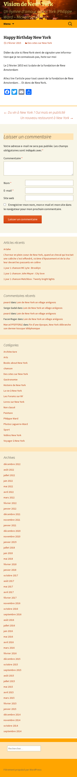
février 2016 (10, 653)
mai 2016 (8, 636)
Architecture (10, 351)
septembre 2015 (12, 670)
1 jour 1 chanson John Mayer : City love (24, 273)
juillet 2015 (9, 681)
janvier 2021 (10, 525)
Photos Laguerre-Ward (16, 424)
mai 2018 (8, 558)
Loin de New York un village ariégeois (36, 302)
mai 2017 (8, 586)
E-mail (9, 190)
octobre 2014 (11, 725)
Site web (9, 198)
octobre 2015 (11, 664)
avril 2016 (9, 642)
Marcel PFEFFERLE (13, 324)
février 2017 (10, 597)
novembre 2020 (12, 536)
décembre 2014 (12, 714)
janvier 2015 (10, 709)
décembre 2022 (12, 464)
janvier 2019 (10, 542)
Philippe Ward (11, 418)
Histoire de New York (15, 385)
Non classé (9, 407)
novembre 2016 (12, 603)
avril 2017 (9, 592)
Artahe (7, 249)
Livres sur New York (14, 401)
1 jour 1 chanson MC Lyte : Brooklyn (22, 267)
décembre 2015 (12, 658)
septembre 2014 (12, 731)
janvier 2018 (10, 569)
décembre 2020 (12, 530)
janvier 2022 (10, 508)
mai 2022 (8, 486)
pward (7, 302)
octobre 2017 (11, 575)
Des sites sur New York (40, 43)
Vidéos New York (12, 435)
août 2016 (9, 620)
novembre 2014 (12, 720)
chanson (8, 368)
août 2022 (9, 469)
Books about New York (16, 362)
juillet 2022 (9, 475)
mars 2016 (9, 647)
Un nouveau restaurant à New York (46, 117)
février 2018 (10, 564)
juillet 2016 (9, 625)
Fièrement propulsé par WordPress (23, 769)
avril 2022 (9, 492)
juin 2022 (8, 480)
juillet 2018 (9, 547)
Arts (6, 357)
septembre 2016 (12, 614)
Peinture (8, 413)
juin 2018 (8, 553)
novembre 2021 (12, 519)
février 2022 (10, 503)
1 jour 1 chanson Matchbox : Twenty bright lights (29, 279)
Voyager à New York (14, 440)
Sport (7, 429)
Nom (7, 183)
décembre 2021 (12, 514)
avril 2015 (9, 692)
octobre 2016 (11, 608)
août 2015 (9, 675)
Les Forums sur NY (13, 396)
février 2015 (10, 703)
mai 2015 (8, 686)
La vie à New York (13, 390)
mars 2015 (9, 697)
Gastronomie (11, 379)
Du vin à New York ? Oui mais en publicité (34, 112)
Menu (7, 23)
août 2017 (9, 581)
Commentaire (13, 158)
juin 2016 (8, 631)
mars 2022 (9, 497)
